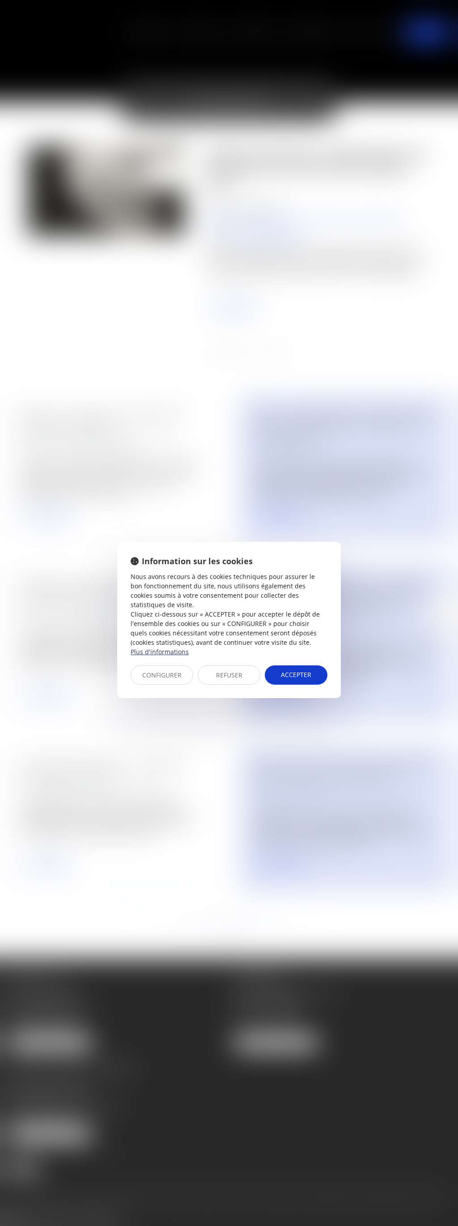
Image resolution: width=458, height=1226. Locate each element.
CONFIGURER (162, 675)
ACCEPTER (296, 674)
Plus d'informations (160, 651)
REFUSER (229, 675)
